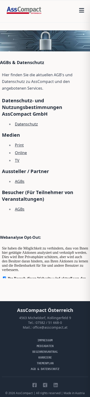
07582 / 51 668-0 (49, 322)
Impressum (45, 340)
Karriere (45, 357)
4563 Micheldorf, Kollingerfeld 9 (45, 317)
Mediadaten (45, 346)
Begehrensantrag (45, 351)
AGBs (19, 181)
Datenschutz (26, 124)
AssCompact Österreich (45, 310)
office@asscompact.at (50, 327)
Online (21, 152)
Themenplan (45, 363)
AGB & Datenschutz (45, 369)
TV (17, 160)
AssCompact (24, 393)
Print (19, 145)
